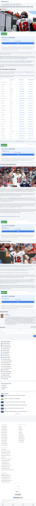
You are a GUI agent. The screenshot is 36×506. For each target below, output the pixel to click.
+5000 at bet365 (21, 117)
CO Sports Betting (4, 437)
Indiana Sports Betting (5, 352)
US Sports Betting (5, 378)
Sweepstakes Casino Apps (5, 466)
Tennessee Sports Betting (6, 373)
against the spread (12, 198)
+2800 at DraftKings (22, 105)
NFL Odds (20, 430)
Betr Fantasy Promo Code (5, 454)
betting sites (33, 279)
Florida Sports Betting (5, 348)
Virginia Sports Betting (5, 375)
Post (34, 336)
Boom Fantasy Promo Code (5, 450)
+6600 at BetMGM (21, 121)
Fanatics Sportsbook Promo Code (6, 480)
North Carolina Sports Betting (7, 368)
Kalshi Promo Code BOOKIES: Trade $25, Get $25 (12, 398)
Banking (3, 388)
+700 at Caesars (30, 84)
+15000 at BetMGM (21, 135)
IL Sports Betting (4, 434)
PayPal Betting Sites (22, 438)
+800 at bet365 (21, 86)
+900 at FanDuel (29, 61)
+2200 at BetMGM (21, 100)
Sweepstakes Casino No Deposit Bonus (7, 469)
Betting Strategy (5, 387)
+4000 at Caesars (30, 112)
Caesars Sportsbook (20, 57)
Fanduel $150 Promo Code (5, 478)
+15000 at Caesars (30, 133)
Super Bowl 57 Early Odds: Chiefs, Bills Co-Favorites (11, 216)
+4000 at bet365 (21, 110)
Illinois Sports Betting (5, 350)
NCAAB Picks (21, 429)
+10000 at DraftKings (22, 128)
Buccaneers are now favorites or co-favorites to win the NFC (11, 265)
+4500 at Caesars (30, 114)
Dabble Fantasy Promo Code (6, 452)
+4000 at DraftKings (22, 107)
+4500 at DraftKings (22, 112)
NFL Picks (20, 426)
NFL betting (9, 193)
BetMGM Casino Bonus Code (6, 475)
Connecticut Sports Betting (6, 346)
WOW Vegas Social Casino (5, 463)
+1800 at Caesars (30, 107)
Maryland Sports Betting (6, 359)
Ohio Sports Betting (5, 369)
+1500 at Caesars (30, 98)
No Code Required (18, 41)
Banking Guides (21, 437)
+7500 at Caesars (30, 110)
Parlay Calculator (21, 442)
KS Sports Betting (4, 427)
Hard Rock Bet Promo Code (5, 481)
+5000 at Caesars (30, 119)
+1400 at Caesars (30, 91)
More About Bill (7, 315)
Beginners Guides (21, 435)
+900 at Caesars (30, 86)
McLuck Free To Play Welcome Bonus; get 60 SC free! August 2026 (14, 401)
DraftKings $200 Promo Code (6, 477)
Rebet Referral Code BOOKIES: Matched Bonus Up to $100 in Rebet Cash (15, 411)
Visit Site (18, 43)
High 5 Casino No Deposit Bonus (6, 458)
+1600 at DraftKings (22, 98)
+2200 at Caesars (30, 100)
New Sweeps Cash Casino (5, 468)
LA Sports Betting (4, 442)
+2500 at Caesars (30, 103)
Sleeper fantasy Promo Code (6, 455)
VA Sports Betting (4, 438)
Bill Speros (5, 9)
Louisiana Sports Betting (6, 357)
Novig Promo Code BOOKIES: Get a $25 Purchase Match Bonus (14, 408)
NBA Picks (20, 427)
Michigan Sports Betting (6, 362)
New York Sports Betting (6, 366)
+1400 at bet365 (21, 93)
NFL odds (1, 57)
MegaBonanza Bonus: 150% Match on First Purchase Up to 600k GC (15, 395)
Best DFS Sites (3, 449)
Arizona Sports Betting (5, 343)
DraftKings (23, 61)
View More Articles (18, 413)
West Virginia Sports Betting (6, 376)
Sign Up (35, 326)
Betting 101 (4, 385)
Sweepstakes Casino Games (5, 465)
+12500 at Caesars (30, 131)
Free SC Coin (3, 457)
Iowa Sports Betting (5, 353)
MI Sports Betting (4, 432)
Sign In (32, 326)
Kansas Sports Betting (5, 355)
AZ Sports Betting (4, 435)
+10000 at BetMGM (21, 126)
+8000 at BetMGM (21, 124)
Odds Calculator (21, 440)
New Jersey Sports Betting (6, 364)
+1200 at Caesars (30, 93)
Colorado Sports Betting (6, 345)
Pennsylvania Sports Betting (6, 371)
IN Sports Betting (4, 440)
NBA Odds (20, 432)
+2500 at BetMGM (21, 103)
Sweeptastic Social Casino (5, 460)
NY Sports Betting (4, 426)
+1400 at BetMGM (21, 91)
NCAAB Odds (21, 434)
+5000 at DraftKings (22, 114)
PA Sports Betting (4, 430)
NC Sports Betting (4, 445)
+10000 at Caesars (30, 121)
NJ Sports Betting (4, 429)
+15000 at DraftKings (22, 131)
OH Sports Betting (4, 443)
